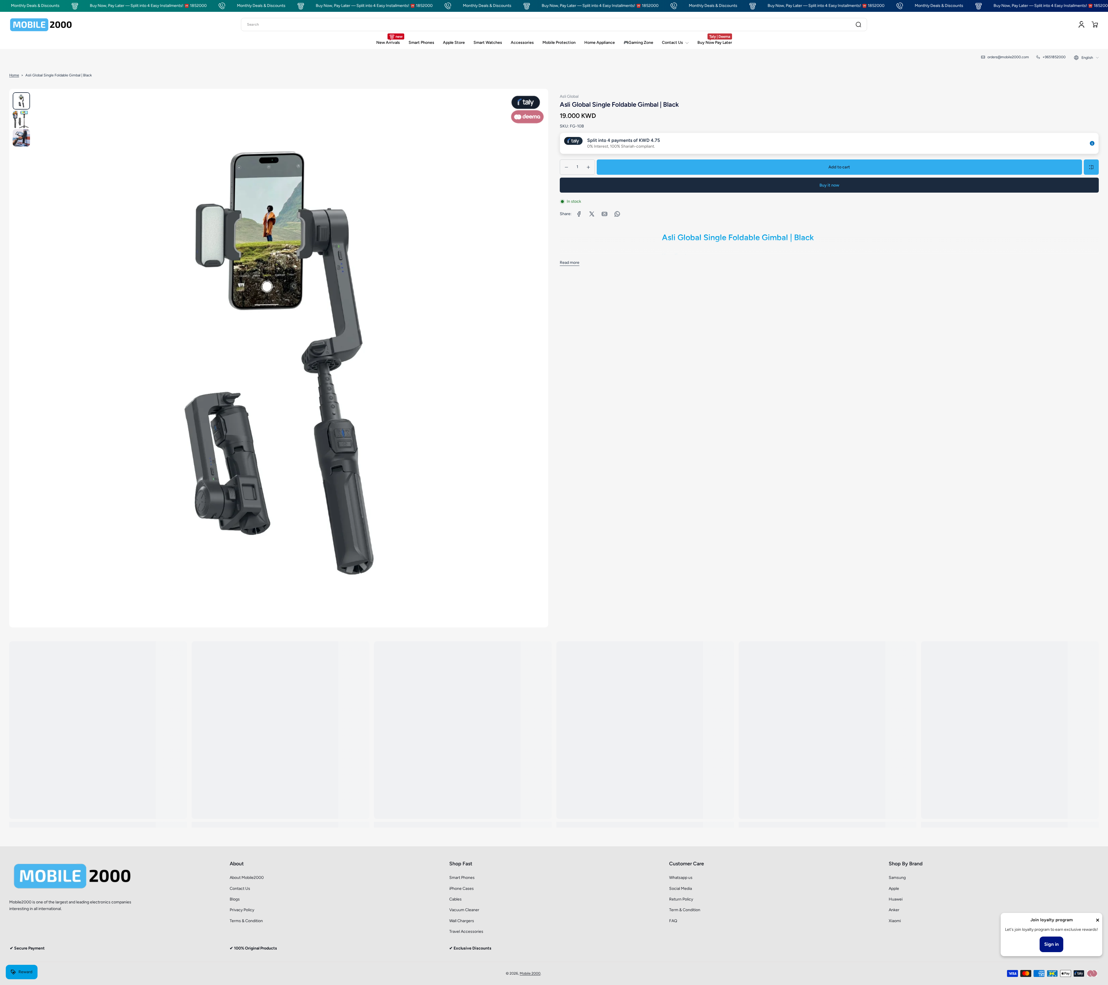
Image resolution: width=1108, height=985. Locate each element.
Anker (894, 909)
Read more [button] (569, 262)
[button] (1095, 24)
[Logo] (41, 24)
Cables (455, 899)
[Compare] (1091, 167)
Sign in (1051, 944)
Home (14, 75)
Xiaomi (895, 920)
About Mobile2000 (247, 877)
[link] (579, 214)
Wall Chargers (461, 920)
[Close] (1097, 920)
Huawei (896, 899)
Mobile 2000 (530, 973)
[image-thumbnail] (21, 101)
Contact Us (240, 888)
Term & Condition (684, 909)
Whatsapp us (680, 877)
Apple (894, 888)
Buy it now (829, 185)
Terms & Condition (246, 920)
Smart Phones (462, 877)
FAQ (673, 920)
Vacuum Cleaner (464, 909)
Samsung (897, 877)
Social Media (680, 888)
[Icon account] (1081, 24)
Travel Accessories (466, 931)
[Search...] (858, 24)
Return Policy (681, 899)
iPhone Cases (461, 888)
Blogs (235, 899)
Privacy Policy (242, 909)
